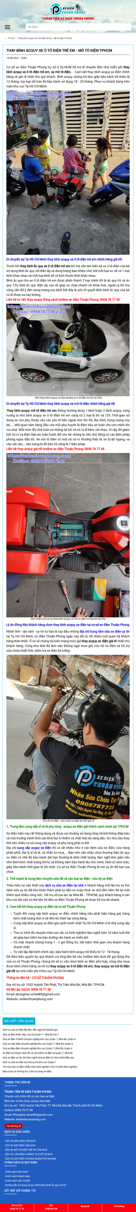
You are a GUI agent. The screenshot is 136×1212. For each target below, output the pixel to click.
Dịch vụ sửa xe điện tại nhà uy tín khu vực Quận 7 (29, 1062)
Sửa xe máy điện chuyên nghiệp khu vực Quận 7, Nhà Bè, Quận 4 (38, 1043)
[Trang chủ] (68, 9)
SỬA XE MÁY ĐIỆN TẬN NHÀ (20, 1140)
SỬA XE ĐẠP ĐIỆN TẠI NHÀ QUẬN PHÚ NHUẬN (30, 1158)
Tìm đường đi (13, 1126)
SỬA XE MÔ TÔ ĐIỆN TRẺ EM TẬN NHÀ (25, 1149)
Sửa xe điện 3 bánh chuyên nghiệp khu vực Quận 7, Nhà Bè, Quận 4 (39, 1039)
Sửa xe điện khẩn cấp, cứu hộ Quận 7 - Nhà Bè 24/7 (31, 1034)
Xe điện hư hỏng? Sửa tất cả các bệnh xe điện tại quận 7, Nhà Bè (38, 1053)
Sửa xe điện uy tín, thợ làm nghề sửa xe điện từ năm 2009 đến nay (38, 1057)
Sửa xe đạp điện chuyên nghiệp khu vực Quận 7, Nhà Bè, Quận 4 (37, 1048)
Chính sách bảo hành (16, 1171)
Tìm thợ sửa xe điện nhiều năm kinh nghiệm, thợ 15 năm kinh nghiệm (40, 1066)
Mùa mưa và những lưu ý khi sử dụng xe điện (27, 1071)
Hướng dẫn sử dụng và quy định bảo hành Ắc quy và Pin (35, 1185)
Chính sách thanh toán (17, 1176)
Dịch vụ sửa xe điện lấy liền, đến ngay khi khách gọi (30, 1029)
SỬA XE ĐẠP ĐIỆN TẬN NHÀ (19, 1145)
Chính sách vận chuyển (17, 1180)
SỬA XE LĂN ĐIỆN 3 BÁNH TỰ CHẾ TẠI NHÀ (28, 1154)
